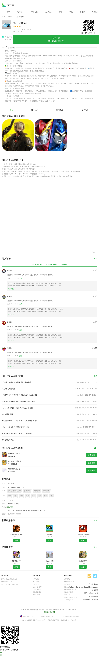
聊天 (45, 495)
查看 (16, 540)
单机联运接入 (37, 594)
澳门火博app (8, 5)
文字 (27, 495)
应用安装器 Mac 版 (7, 581)
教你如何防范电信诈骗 (90, 599)
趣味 (15, 495)
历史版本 (85, 110)
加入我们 (36, 581)
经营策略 (46, 490)
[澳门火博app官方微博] (89, 576)
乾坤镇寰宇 (83, 561)
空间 (51, 495)
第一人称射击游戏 (14, 490)
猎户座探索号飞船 (16, 534)
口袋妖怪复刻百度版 (83, 534)
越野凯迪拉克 (16, 561)
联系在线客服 (93, 596)
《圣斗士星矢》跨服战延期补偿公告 (15, 427)
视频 (39, 495)
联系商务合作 (37, 587)
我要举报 (67, 594)
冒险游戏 (37, 490)
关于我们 (36, 579)
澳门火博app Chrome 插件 (10, 584)
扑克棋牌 (27, 490)
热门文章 (59, 110)
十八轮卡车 (49, 561)
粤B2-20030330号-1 (28, 616)
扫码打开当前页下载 (88, 33)
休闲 (9, 495)
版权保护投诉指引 (70, 589)
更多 (95, 259)
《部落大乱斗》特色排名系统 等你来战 (16, 382)
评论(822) (34, 110)
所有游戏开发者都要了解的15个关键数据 (17, 433)
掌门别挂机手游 (8, 439)
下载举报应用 (68, 600)
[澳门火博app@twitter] (95, 576)
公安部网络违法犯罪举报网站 (71, 616)
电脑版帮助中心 (69, 581)
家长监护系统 (68, 592)
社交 (33, 495)
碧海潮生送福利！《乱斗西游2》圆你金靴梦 (18, 401)
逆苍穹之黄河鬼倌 (8, 388)
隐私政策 (10, 507)
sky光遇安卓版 (7, 414)
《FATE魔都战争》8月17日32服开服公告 (17, 408)
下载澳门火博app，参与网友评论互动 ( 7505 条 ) (49, 264)
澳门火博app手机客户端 (9, 579)
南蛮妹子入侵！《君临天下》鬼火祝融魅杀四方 (19, 420)
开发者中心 (36, 584)
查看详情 (91, 455)
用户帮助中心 (68, 579)
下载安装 (28, 29)
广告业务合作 (37, 589)
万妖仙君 (49, 534)
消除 (21, 495)
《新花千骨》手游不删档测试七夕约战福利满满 (19, 395)
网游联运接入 (37, 592)
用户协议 (67, 584)
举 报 (1, 654)
